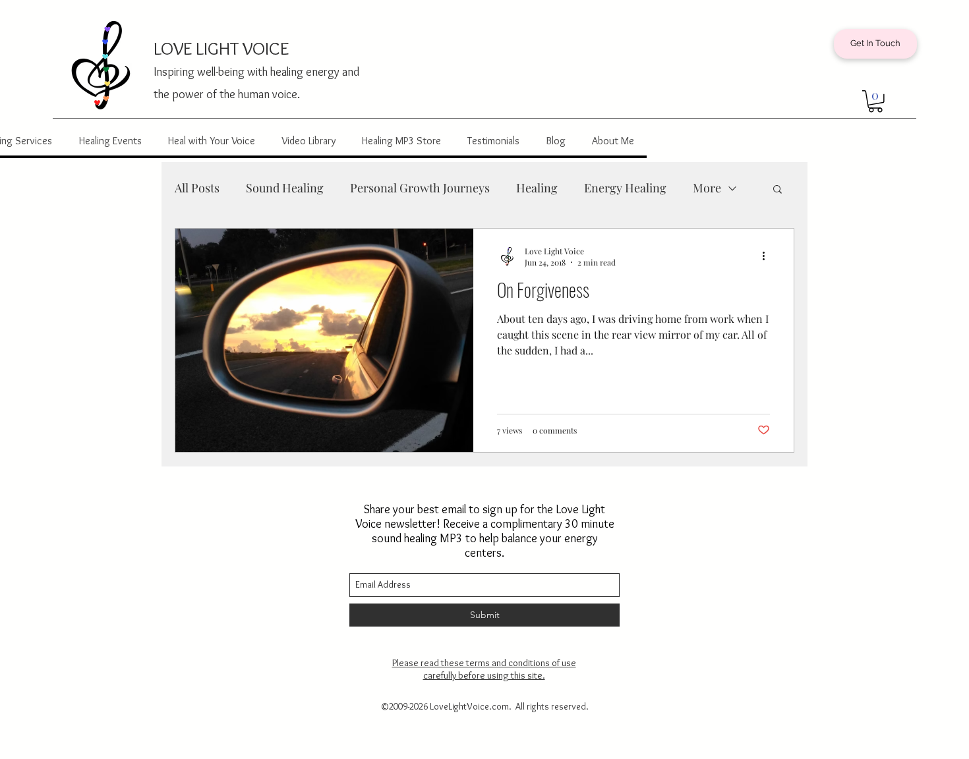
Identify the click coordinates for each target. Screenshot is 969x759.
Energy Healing (625, 188)
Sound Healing (285, 188)
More (707, 188)
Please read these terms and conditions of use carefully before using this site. (484, 669)
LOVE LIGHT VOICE (221, 48)
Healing (537, 188)
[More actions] (768, 256)
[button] (875, 101)
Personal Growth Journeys (420, 188)
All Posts (197, 188)
